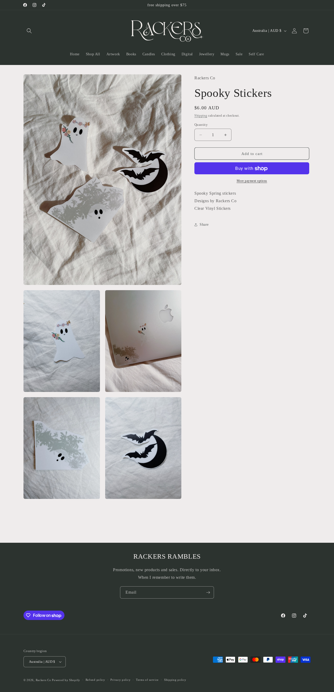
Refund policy (95, 679)
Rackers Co (43, 680)
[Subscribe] (208, 592)
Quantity (201, 125)
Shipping (200, 115)
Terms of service (147, 679)
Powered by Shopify (66, 680)
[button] (29, 31)
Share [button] (204, 224)
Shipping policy (175, 679)
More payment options (252, 181)
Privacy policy (120, 679)
